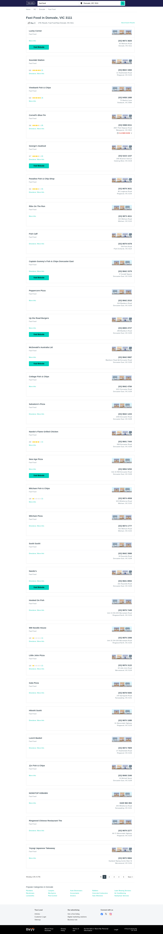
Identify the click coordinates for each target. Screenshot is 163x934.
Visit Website (38, 47)
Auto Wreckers (97, 896)
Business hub (72, 920)
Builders (95, 890)
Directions (32, 73)
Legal (116, 929)
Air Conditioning (120, 893)
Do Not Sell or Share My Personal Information (96, 929)
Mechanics (52, 893)
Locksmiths (30, 896)
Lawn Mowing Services (122, 890)
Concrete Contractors (100, 893)
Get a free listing (74, 914)
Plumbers (29, 890)
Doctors (73, 896)
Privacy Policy (63, 929)
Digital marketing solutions (77, 917)
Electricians (30, 893)
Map (32, 23)
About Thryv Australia (49, 929)
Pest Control (52, 896)
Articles (37, 914)
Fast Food (32, 34)
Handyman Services (121, 896)
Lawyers (51, 890)
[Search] (123, 3)
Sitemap (37, 920)
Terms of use (76, 929)
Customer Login (40, 917)
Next (129, 877)
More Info (32, 41)
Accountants (74, 893)
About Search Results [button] (128, 23)
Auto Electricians (76, 890)
